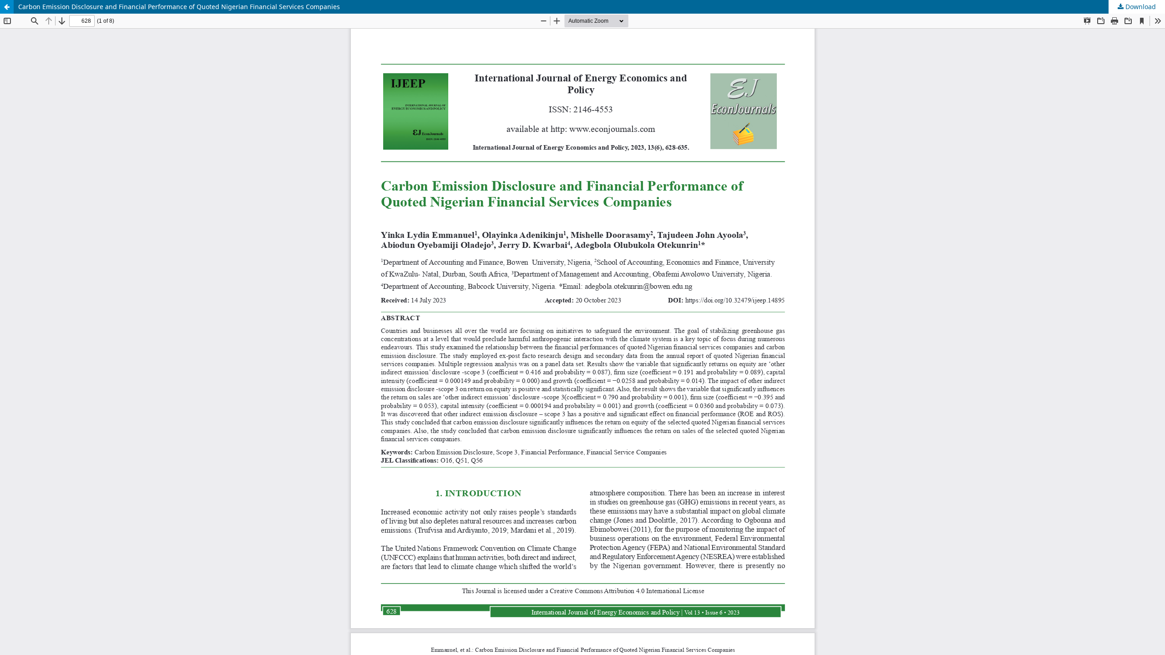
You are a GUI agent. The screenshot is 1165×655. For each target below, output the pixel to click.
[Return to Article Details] (7, 7)
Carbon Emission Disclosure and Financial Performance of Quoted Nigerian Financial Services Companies (179, 6)
